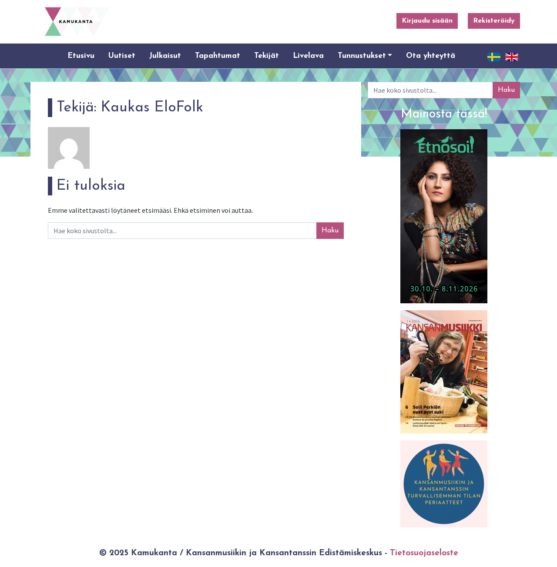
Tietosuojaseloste (424, 553)
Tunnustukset (362, 56)
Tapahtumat (217, 56)
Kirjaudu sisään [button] (427, 20)
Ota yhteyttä (430, 56)
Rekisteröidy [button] (494, 20)
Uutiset (121, 56)
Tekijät (266, 56)
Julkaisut (165, 56)
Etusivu (80, 56)
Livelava (308, 56)
